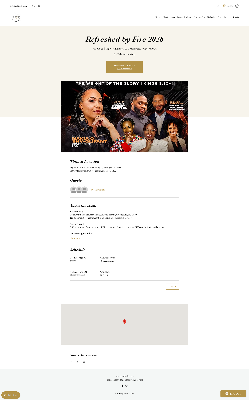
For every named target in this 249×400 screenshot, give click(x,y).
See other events (124, 68)
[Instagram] (218, 6)
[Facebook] (214, 6)
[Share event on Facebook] (71, 362)
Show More (75, 238)
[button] (236, 6)
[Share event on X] (77, 362)
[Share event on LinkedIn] (84, 362)
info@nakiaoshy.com (18, 6)
